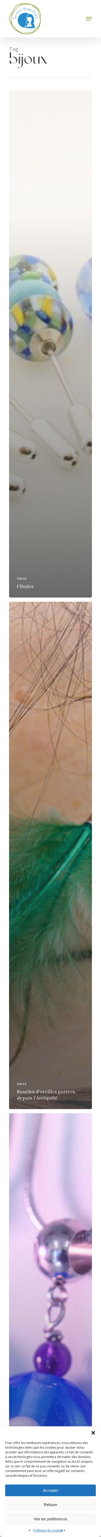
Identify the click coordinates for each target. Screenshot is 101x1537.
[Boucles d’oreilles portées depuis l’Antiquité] (50, 855)
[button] (93, 1432)
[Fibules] (50, 344)
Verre (21, 578)
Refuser (50, 1504)
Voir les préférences (50, 1519)
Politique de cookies (48, 1530)
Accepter (50, 1490)
